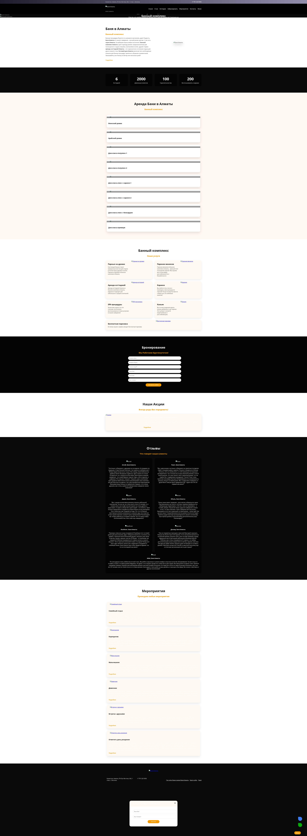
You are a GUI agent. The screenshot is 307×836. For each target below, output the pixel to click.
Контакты (193, 9)
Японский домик (115, 123)
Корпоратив (113, 637)
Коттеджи (163, 9)
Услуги (151, 9)
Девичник (113, 688)
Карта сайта (193, 780)
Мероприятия (183, 9)
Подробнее (109, 60)
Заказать (153, 821)
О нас (156, 9)
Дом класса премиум (116, 228)
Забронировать (173, 9)
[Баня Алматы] (153, 771)
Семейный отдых (116, 611)
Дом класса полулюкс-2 (117, 168)
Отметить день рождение (119, 740)
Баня (199, 780)
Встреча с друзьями (117, 714)
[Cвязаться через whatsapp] (300, 825)
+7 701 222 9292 (196, 2)
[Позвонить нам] (300, 819)
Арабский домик (115, 138)
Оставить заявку (153, 385)
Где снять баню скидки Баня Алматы (177, 780)
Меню (199, 9)
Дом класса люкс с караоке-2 (119, 198)
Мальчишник (114, 662)
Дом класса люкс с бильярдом (120, 213)
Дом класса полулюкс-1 (117, 153)
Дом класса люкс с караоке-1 (119, 183)
